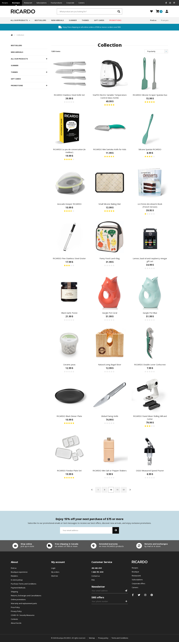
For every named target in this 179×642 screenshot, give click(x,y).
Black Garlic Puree (69, 313)
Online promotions (18, 599)
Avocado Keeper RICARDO (69, 204)
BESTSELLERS (16, 45)
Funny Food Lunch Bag (110, 258)
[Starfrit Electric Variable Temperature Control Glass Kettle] (109, 73)
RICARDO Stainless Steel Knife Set (69, 95)
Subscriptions (41, 3)
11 (117, 489)
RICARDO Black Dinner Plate (69, 416)
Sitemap (92, 638)
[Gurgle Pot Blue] (150, 291)
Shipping (14, 591)
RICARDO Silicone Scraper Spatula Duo (150, 95)
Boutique (16, 3)
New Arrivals (57, 20)
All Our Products (19, 20)
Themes (85, 20)
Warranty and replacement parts (24, 603)
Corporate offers (138, 583)
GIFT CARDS (16, 79)
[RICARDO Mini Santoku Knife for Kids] (109, 127)
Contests (14, 619)
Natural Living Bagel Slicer (109, 364)
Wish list (54, 576)
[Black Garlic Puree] (69, 291)
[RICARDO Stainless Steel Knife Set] (69, 73)
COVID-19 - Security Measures (22, 615)
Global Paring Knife (109, 416)
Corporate (70, 3)
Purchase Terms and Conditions (23, 584)
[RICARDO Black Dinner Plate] (69, 394)
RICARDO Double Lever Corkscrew (150, 364)
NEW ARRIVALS (17, 52)
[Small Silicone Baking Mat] (109, 182)
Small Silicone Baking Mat (110, 204)
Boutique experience (19, 572)
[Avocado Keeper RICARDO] (69, 182)
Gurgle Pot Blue (150, 313)
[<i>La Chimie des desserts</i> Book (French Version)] (150, 182)
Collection (20, 35)
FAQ (93, 580)
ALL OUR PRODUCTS (19, 59)
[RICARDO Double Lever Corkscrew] (150, 342)
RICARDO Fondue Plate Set (69, 470)
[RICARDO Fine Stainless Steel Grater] (69, 236)
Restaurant (28, 3)
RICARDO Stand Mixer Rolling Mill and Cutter (150, 417)
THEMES (14, 72)
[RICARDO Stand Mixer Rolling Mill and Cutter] (150, 394)
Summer (73, 20)
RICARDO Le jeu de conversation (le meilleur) (69, 151)
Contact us (95, 576)
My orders (55, 572)
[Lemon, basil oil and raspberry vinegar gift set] (150, 236)
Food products (56, 3)
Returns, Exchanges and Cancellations (26, 595)
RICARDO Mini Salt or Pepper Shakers (110, 470)
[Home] (12, 35)
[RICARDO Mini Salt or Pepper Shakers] (109, 449)
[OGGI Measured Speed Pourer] (150, 449)
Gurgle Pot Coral (109, 313)
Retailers (14, 576)
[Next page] (130, 489)
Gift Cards (99, 20)
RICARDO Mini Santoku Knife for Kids (109, 149)
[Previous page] (91, 489)
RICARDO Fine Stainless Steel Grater (69, 258)
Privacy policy (103, 638)
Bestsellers (40, 20)
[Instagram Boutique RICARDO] (145, 595)
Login (53, 568)
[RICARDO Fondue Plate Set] (69, 449)
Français (164, 20)
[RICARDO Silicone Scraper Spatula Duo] (150, 73)
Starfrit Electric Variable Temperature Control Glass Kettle (110, 96)
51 (124, 489)
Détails (22, 545)
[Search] (119, 11)
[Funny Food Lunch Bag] (109, 236)
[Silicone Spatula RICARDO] (150, 127)
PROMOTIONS (17, 85)
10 (111, 489)
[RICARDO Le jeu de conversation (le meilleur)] (69, 127)
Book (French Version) (150, 205)
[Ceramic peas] (69, 342)
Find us (153, 20)
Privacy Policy (16, 611)
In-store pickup (17, 580)
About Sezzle (16, 623)
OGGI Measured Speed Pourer (150, 470)
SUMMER (14, 65)
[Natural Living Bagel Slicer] (109, 342)
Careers (81, 3)
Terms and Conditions (120, 638)
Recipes (5, 3)
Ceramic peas (69, 364)
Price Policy (15, 607)
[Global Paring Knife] (109, 394)
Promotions (115, 20)
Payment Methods (18, 588)
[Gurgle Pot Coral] (109, 291)
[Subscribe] (115, 530)
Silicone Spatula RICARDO (150, 149)
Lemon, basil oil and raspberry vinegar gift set (150, 260)
